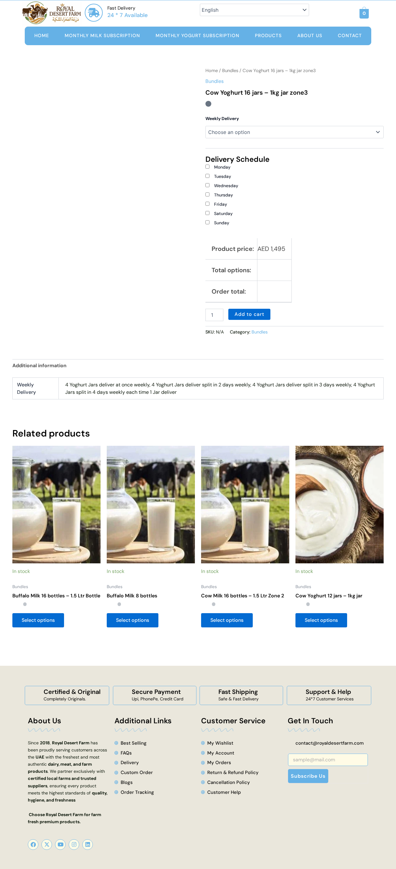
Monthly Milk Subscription (102, 35)
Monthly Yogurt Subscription (197, 35)
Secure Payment (156, 692)
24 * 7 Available (127, 15)
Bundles (230, 70)
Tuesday (222, 176)
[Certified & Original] (34, 695)
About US (309, 35)
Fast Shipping (238, 692)
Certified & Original (72, 692)
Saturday (223, 213)
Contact (350, 35)
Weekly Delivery (222, 118)
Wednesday (226, 185)
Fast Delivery (121, 8)
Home (41, 35)
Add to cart (249, 314)
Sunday (221, 223)
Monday (222, 167)
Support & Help (328, 692)
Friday (220, 204)
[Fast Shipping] (209, 695)
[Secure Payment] (122, 695)
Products (268, 35)
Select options (38, 620)
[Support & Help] (296, 695)
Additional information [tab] (39, 365)
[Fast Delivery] (94, 13)
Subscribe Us (308, 776)
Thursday (223, 195)
